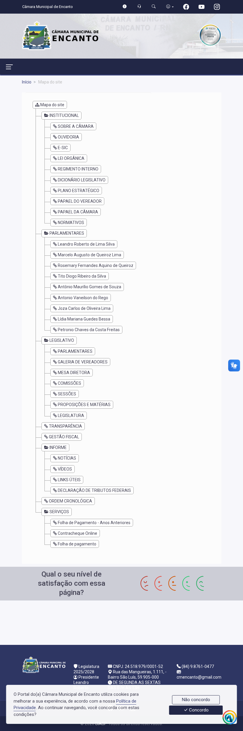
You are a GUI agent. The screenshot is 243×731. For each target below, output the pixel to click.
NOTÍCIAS (67, 458)
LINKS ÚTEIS (69, 479)
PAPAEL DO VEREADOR (80, 201)
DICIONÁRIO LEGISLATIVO (81, 180)
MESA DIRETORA (74, 372)
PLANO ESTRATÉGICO (78, 190)
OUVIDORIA (68, 137)
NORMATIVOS (71, 222)
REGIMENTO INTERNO (78, 169)
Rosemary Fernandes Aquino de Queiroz (95, 265)
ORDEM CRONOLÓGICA (70, 501)
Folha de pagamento (77, 544)
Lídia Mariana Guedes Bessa (84, 319)
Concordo (198, 710)
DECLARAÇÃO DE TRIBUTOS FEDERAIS (94, 490)
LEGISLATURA (71, 415)
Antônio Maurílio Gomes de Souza (89, 286)
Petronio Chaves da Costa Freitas (89, 329)
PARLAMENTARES (75, 351)
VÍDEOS (65, 469)
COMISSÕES (69, 383)
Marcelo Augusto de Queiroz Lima (89, 254)
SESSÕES (67, 394)
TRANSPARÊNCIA (65, 426)
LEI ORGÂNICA (71, 158)
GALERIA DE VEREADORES (83, 362)
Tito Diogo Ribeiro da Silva (82, 276)
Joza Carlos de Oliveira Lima (84, 308)
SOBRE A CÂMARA (76, 126)
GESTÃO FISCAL (64, 436)
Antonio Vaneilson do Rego (83, 297)
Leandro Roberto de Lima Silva (86, 244)
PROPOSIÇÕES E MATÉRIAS (84, 404)
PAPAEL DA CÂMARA (78, 212)
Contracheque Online (77, 533)
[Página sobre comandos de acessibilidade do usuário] (170, 6)
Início (26, 82)
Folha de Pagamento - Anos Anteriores (94, 522)
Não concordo (196, 699)
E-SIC (63, 147)
